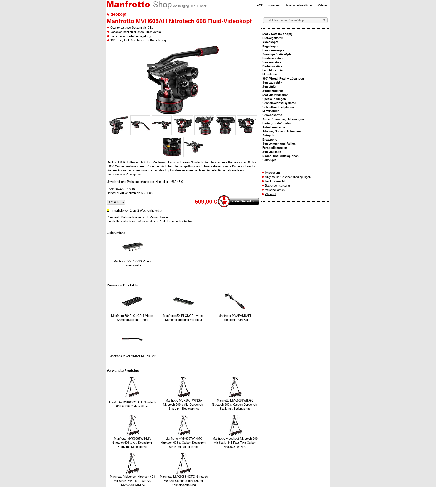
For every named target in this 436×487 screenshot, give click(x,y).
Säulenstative (271, 62)
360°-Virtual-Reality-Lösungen (283, 78)
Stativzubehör (272, 82)
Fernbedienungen (274, 147)
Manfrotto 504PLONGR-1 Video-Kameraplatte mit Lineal (132, 317)
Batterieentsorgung (277, 185)
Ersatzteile (269, 139)
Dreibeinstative (272, 58)
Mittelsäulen (270, 111)
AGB (260, 5)
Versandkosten (275, 190)
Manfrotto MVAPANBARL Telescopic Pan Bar (235, 317)
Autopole (268, 135)
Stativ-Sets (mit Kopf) (277, 34)
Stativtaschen (271, 151)
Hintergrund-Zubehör (277, 123)
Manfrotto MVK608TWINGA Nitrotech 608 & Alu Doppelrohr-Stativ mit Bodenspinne (183, 404)
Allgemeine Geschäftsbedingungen (288, 177)
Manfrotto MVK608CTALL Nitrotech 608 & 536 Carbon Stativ (132, 404)
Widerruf (322, 5)
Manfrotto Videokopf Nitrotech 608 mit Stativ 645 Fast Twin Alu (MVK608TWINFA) (132, 481)
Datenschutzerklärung (299, 5)
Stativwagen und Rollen (279, 143)
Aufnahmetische (273, 127)
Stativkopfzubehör (275, 95)
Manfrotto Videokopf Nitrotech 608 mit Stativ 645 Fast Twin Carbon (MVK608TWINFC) (235, 442)
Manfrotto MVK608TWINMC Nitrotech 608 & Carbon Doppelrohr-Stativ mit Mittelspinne (184, 442)
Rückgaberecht (275, 181)
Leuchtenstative (273, 70)
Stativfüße (269, 86)
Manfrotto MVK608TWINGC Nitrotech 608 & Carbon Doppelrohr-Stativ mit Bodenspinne (235, 404)
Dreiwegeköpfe (272, 38)
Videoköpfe (270, 42)
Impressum (274, 5)
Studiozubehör (272, 91)
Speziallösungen (274, 99)
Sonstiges (269, 160)
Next (263, 101)
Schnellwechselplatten (278, 107)
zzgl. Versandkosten (156, 217)
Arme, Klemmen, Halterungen (283, 119)
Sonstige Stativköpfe (276, 54)
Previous (102, 101)
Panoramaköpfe (273, 50)
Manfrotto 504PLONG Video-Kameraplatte (132, 263)
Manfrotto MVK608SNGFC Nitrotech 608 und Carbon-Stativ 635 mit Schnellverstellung (184, 481)
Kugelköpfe (270, 46)
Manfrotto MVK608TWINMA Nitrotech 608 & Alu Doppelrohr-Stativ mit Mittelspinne (132, 442)
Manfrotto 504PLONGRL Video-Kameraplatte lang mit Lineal (183, 317)
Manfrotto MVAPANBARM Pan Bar (132, 356)
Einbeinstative (272, 66)
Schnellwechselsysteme (279, 103)
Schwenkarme (272, 115)
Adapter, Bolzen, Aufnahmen (282, 131)
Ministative (269, 74)
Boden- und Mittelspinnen (280, 156)
